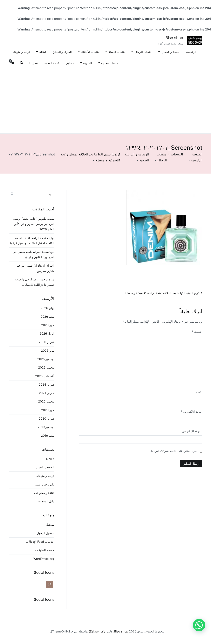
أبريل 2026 (47, 333)
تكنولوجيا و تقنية (44, 484)
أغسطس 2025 (44, 376)
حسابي (70, 63)
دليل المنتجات (46, 501)
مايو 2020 (47, 410)
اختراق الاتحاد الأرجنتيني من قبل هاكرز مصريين (34, 268)
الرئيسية (191, 52)
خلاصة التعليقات (44, 550)
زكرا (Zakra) (97, 631)
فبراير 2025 (46, 384)
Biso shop (174, 37)
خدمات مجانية (109, 63)
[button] (199, 625)
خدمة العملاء (52, 63)
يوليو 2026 (47, 308)
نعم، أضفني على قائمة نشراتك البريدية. (174, 451)
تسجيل (50, 524)
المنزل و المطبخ (62, 52)
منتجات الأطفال (90, 52)
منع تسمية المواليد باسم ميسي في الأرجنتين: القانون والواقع (33, 254)
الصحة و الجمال (171, 52)
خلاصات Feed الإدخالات (40, 541)
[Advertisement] (105, 99)
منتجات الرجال (143, 52)
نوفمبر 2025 (46, 367)
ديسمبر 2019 (46, 427)
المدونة (87, 63)
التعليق (197, 331)
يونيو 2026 (47, 316)
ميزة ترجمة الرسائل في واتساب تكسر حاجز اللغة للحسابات (34, 282)
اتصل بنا (34, 63)
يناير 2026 (47, 350)
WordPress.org (43, 558)
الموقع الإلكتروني (192, 431)
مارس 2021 (46, 393)
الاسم (197, 392)
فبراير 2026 (46, 342)
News (50, 459)
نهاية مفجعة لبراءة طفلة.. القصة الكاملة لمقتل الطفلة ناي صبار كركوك (31, 240)
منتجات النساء (117, 52)
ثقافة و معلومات (44, 493)
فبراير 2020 (46, 418)
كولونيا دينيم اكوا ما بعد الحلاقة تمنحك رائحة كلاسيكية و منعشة (162, 293)
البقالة (43, 52)
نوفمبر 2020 (46, 401)
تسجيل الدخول (45, 533)
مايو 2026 (47, 325)
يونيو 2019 (47, 435)
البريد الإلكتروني (191, 411)
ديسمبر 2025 (45, 359)
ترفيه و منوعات (21, 52)
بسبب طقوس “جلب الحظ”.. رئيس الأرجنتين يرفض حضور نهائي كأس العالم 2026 (33, 224)
